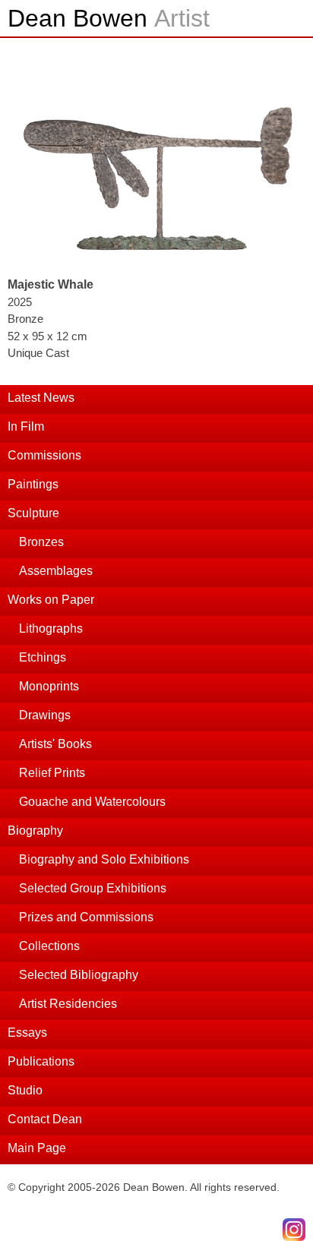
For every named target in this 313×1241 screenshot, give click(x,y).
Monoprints (49, 686)
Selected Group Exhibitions (92, 888)
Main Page (37, 1148)
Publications (41, 1061)
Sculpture (33, 513)
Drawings (45, 715)
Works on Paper (51, 599)
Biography (35, 830)
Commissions (44, 455)
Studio (25, 1090)
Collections (49, 945)
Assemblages (56, 570)
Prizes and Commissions (86, 917)
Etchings (42, 657)
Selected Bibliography (78, 974)
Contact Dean (45, 1119)
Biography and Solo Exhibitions (104, 859)
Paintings (33, 484)
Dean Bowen (109, 18)
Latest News (41, 397)
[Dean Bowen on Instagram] (294, 1229)
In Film (26, 426)
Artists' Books (55, 743)
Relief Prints (52, 772)
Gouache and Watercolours (92, 801)
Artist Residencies (68, 1003)
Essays (27, 1032)
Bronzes (41, 541)
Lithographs (51, 628)
